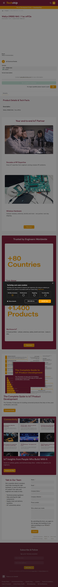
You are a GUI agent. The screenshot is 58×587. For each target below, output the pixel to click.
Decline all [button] (31, 301)
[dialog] (29, 293)
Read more (41, 289)
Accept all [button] (45, 301)
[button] (11, 301)
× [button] (52, 283)
